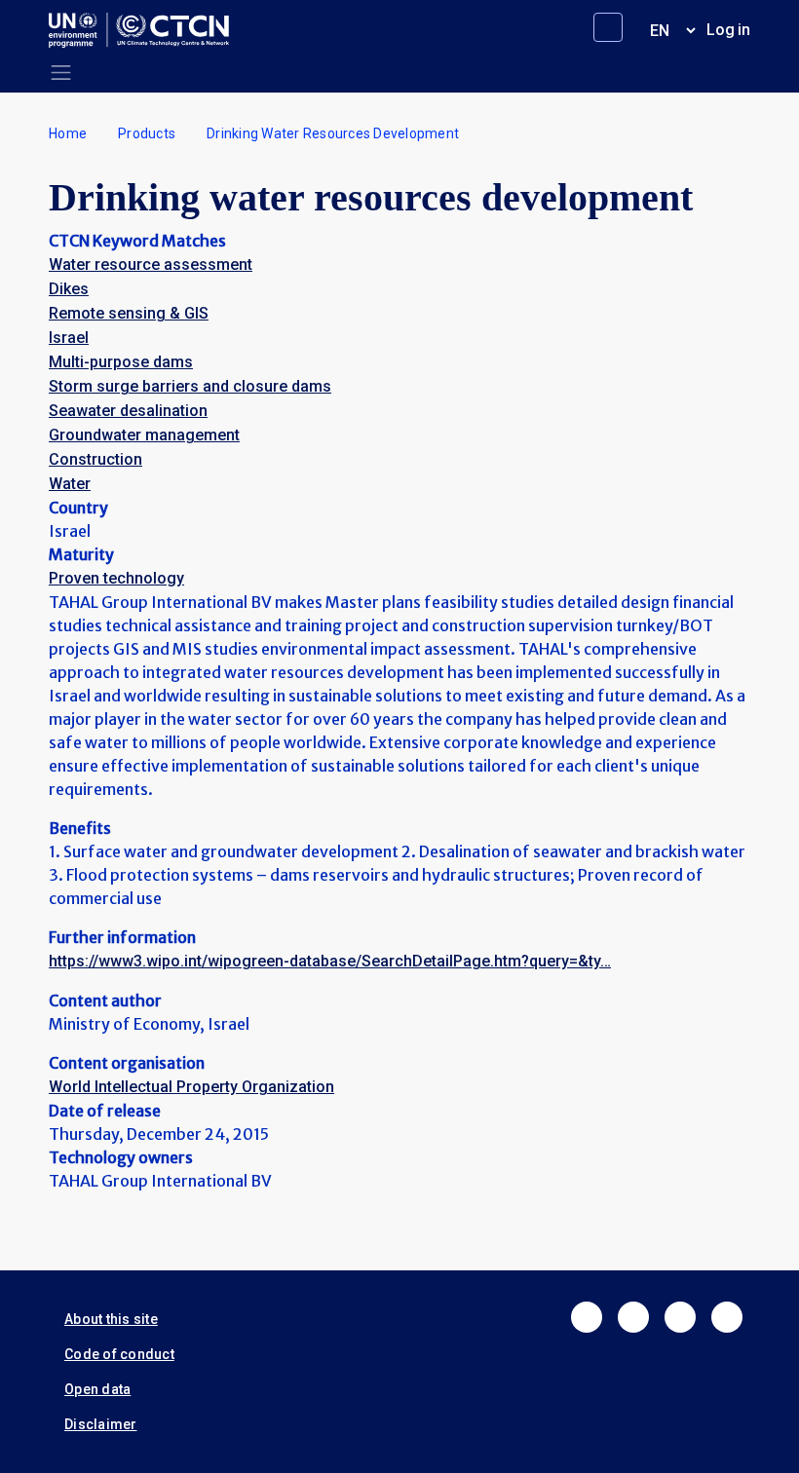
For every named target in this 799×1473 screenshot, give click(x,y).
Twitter (633, 1317)
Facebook (586, 1317)
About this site (111, 1319)
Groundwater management (144, 435)
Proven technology (116, 578)
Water (70, 483)
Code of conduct (119, 1354)
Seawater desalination (128, 410)
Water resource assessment (150, 264)
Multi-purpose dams (121, 362)
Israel (69, 337)
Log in (728, 29)
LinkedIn (680, 1317)
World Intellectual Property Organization (191, 1086)
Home (68, 133)
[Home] (147, 30)
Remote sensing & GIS (129, 313)
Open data (97, 1389)
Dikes (69, 289)
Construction (95, 459)
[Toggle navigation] (61, 72)
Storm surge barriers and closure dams (190, 386)
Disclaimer (100, 1424)
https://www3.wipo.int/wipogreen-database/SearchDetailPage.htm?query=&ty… (330, 961)
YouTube (727, 1317)
